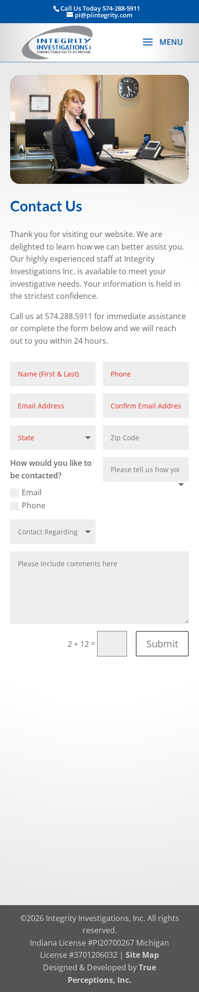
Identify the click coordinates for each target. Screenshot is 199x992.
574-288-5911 (121, 8)
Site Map (142, 955)
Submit (162, 643)
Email (32, 492)
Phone (33, 505)
